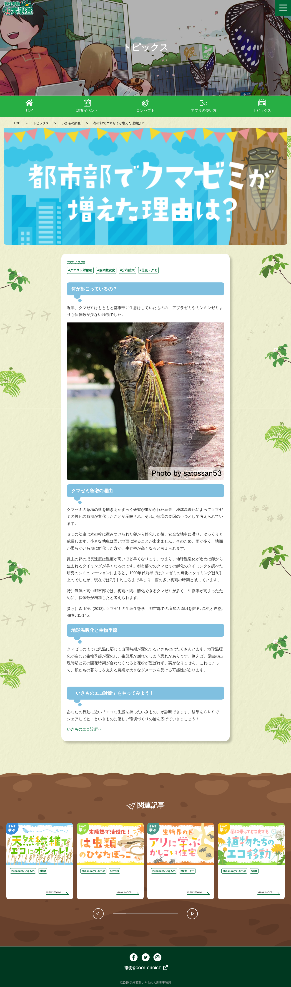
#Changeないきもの (23, 871)
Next (192, 913)
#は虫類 (114, 871)
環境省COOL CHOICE (143, 968)
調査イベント (87, 110)
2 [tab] (128, 914)
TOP (29, 110)
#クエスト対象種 (80, 270)
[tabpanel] (39, 861)
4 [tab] (154, 914)
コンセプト (145, 110)
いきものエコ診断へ (84, 729)
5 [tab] (167, 914)
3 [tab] (141, 914)
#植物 (43, 871)
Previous (98, 913)
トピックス (262, 110)
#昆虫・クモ (148, 270)
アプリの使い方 (203, 110)
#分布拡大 (127, 270)
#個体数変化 (106, 270)
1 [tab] (115, 914)
